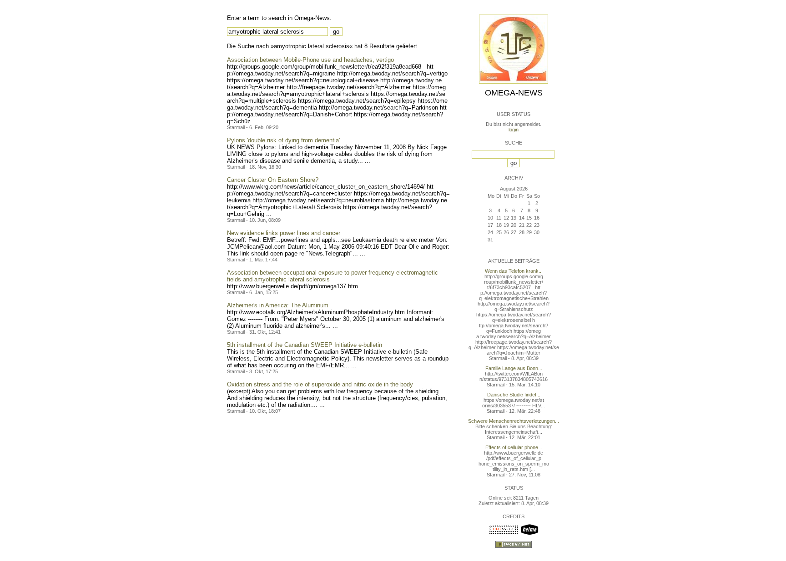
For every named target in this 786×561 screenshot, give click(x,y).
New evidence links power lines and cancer (283, 233)
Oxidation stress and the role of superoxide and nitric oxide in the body (320, 384)
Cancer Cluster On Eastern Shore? (272, 179)
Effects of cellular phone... (513, 447)
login (514, 129)
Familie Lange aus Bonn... (513, 368)
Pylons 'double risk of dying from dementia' (283, 140)
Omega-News (514, 92)
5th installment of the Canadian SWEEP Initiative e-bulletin (304, 344)
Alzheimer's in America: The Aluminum (277, 305)
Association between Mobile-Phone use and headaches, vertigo (310, 59)
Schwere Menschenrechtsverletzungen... (513, 421)
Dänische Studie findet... (513, 394)
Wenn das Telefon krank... (514, 271)
